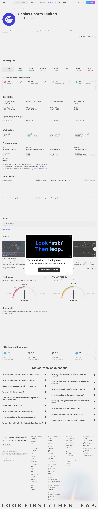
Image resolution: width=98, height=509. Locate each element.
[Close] (70, 236)
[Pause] (70, 256)
